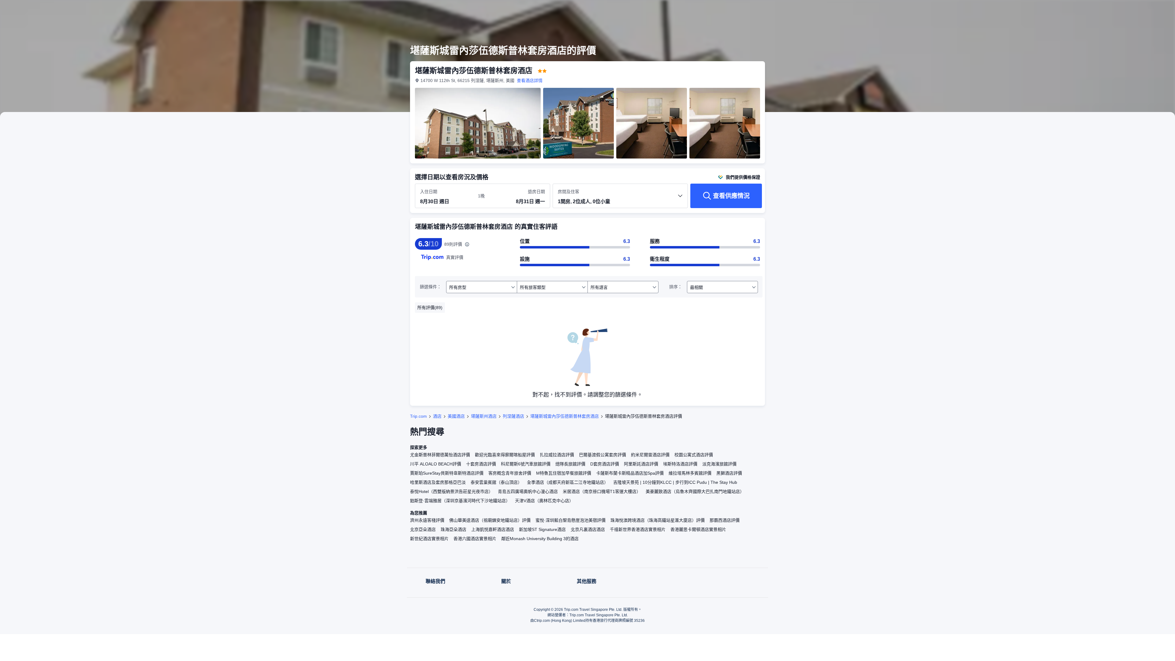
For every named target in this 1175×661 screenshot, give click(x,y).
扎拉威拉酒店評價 (557, 454)
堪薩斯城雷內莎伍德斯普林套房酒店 (564, 416)
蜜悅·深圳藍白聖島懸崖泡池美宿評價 (570, 520)
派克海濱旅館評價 (719, 463)
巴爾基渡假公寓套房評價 (602, 454)
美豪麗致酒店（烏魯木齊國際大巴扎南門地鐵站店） (695, 491)
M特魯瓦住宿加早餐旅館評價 (563, 473)
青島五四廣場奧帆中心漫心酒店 (528, 491)
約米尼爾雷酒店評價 (650, 454)
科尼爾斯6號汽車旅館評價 (525, 463)
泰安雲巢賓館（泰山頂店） (496, 482)
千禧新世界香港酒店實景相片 (638, 529)
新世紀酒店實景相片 (429, 538)
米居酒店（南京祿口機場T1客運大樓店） (602, 491)
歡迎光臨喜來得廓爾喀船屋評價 (505, 454)
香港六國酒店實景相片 (474, 538)
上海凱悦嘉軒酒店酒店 (492, 529)
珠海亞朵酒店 (453, 529)
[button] (850, 10)
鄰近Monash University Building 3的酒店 (540, 538)
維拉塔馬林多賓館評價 (690, 473)
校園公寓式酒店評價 (693, 454)
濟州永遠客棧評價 (427, 520)
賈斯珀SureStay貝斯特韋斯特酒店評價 (446, 473)
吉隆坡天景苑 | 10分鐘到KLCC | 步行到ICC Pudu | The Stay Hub (675, 482)
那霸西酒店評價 (725, 520)
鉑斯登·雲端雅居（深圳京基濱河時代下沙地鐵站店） (460, 500)
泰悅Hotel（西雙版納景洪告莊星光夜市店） (451, 491)
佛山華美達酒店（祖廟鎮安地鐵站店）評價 (490, 520)
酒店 (437, 416)
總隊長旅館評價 (570, 463)
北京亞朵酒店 (423, 529)
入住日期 (428, 191)
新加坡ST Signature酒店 (542, 529)
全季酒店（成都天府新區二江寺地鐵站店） (567, 482)
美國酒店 (456, 416)
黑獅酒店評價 (729, 473)
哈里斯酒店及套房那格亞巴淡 (438, 482)
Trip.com (418, 416)
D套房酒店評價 (604, 463)
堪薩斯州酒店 (484, 416)
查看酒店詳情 (530, 80)
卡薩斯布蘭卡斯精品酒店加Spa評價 (630, 473)
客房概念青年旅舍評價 (509, 473)
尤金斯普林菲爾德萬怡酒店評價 (440, 454)
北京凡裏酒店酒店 (588, 529)
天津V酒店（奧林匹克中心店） (544, 500)
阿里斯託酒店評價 (641, 463)
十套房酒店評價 (481, 463)
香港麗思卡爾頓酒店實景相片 (698, 529)
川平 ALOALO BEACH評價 (435, 463)
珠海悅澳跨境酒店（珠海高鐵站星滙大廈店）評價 (657, 520)
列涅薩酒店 (513, 416)
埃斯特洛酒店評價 (680, 463)
